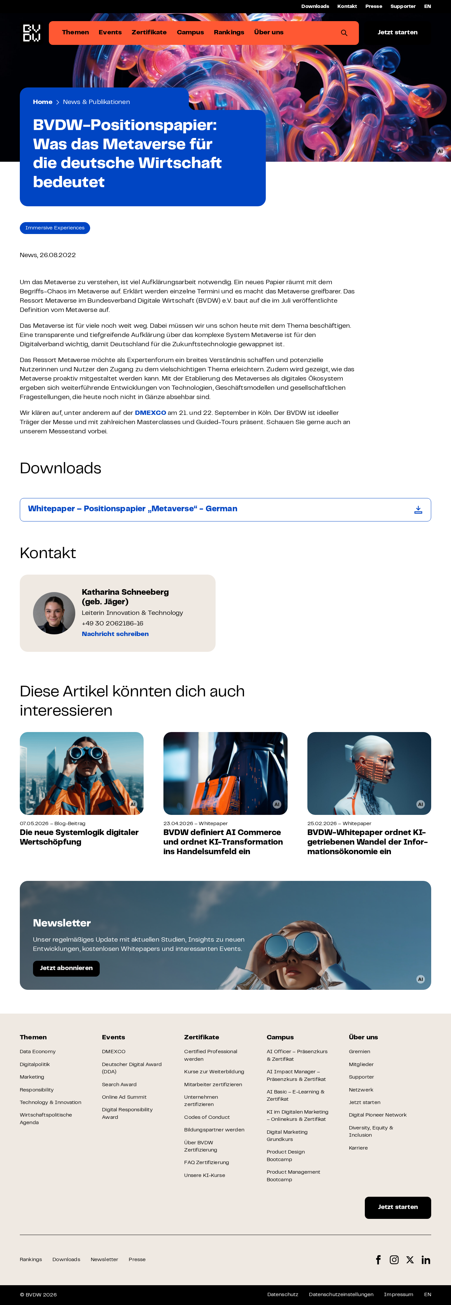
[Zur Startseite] (32, 33)
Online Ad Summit (124, 1097)
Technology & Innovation (50, 1102)
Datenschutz (283, 1294)
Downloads (315, 7)
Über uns (363, 1038)
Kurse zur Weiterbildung (214, 1072)
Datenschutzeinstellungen (341, 1294)
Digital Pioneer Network (378, 1115)
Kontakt (347, 7)
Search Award (119, 1085)
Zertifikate (201, 1038)
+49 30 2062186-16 (112, 624)
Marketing (32, 1077)
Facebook (378, 1260)
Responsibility (36, 1090)
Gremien (359, 1052)
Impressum (398, 1294)
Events (113, 1038)
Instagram (394, 1260)
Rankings (31, 1259)
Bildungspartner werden (214, 1130)
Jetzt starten (398, 33)
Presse (373, 7)
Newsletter (105, 1259)
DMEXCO (150, 413)
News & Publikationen (96, 102)
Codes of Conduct (207, 1117)
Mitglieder (361, 1064)
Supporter (403, 7)
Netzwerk (361, 1090)
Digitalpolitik (35, 1064)
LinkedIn (426, 1260)
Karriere (358, 1148)
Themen (33, 1038)
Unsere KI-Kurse (204, 1175)
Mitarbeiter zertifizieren (213, 1085)
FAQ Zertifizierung (206, 1162)
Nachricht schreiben (115, 634)
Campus (280, 1038)
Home (42, 102)
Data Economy (37, 1052)
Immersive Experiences (55, 228)
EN (427, 7)
